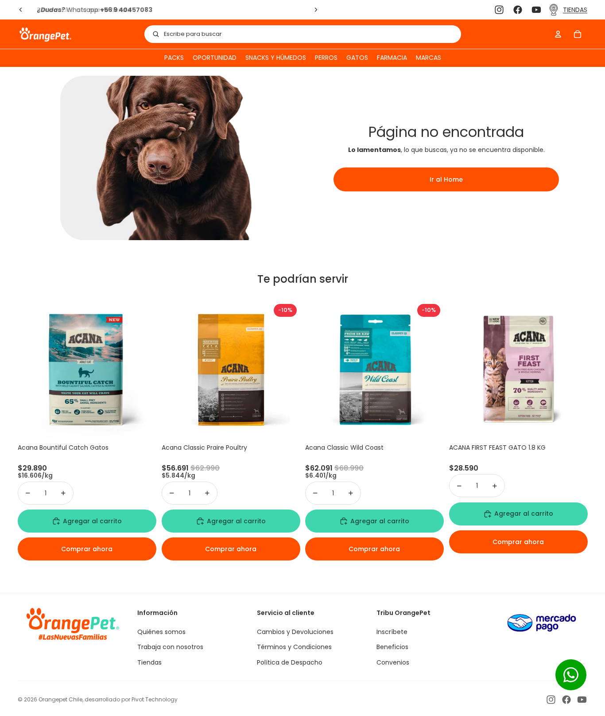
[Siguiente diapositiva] (315, 9)
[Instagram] (499, 9)
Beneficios (392, 646)
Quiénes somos (161, 631)
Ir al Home (446, 179)
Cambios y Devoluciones (295, 631)
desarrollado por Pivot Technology (131, 699)
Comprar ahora (86, 549)
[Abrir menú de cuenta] (558, 34)
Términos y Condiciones (294, 646)
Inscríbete (391, 631)
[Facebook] (517, 9)
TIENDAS (575, 9)
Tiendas (149, 662)
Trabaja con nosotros (170, 646)
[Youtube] (536, 9)
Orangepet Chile (60, 699)
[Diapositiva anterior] (21, 9)
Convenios (392, 662)
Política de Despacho (289, 662)
